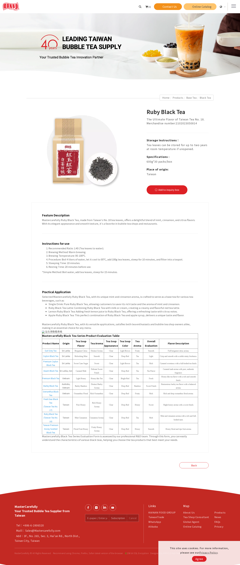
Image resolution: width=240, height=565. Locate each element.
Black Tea (205, 97)
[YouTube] (114, 507)
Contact (235, 387)
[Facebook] (89, 507)
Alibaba (153, 526)
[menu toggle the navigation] (233, 6)
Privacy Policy (208, 552)
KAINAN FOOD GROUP (162, 512)
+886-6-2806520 (33, 525)
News (217, 517)
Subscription (118, 518)
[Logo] (11, 6)
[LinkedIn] (105, 507)
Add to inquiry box (168, 189)
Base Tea (191, 97)
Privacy (219, 526)
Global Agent (191, 521)
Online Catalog (192, 526)
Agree (199, 559)
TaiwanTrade (156, 517)
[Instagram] (97, 507)
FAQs (217, 521)
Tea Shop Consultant (196, 517)
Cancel (133, 518)
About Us (189, 512)
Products (178, 97)
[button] (140, 6)
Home (165, 97)
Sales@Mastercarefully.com (43, 530)
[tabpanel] (120, 46)
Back (194, 465)
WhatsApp (154, 521)
